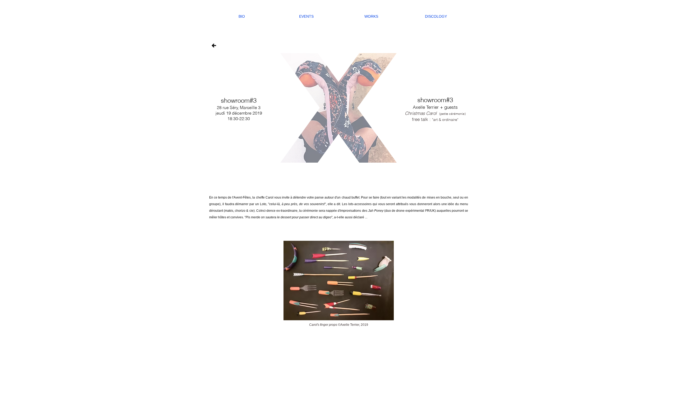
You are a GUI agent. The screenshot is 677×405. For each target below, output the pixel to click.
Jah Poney (375, 211)
